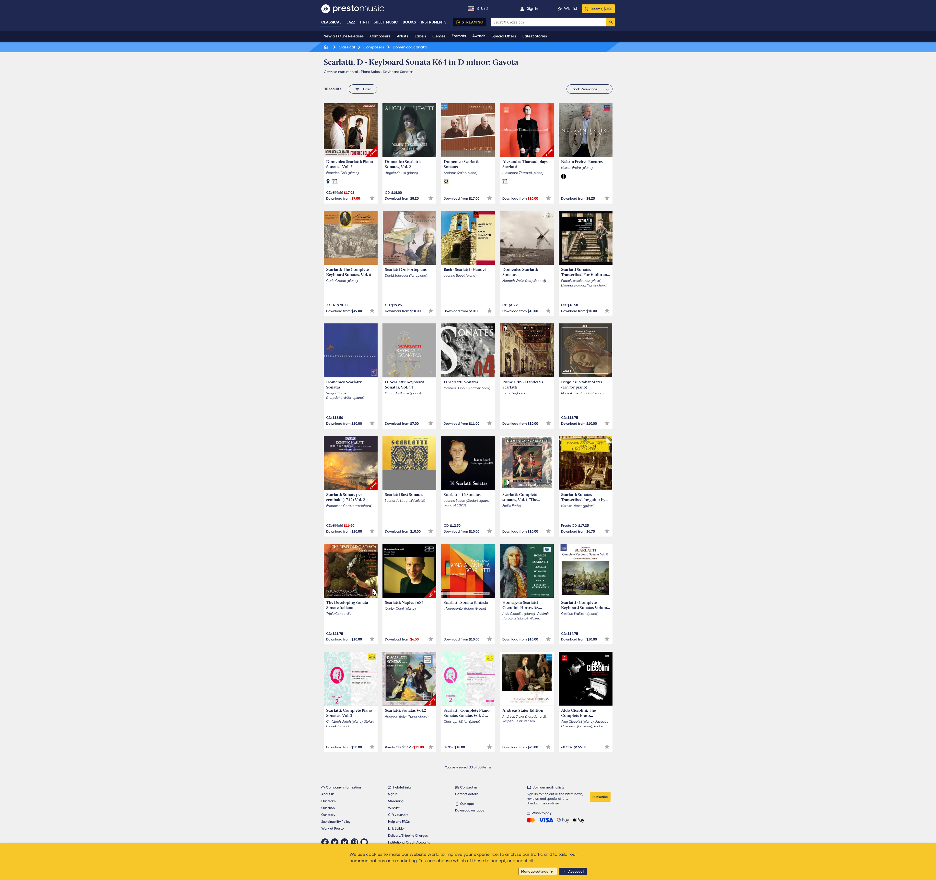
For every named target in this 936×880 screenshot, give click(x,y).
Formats (459, 36)
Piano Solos (370, 71)
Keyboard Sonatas (398, 71)
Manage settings (534, 871)
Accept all (576, 871)
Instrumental (347, 71)
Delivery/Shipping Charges (408, 836)
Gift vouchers (398, 815)
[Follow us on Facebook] (326, 842)
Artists (402, 36)
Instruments (434, 22)
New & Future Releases (344, 36)
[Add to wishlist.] (372, 198)
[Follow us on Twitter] (336, 842)
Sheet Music (386, 22)
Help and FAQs (399, 822)
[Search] (610, 22)
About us (327, 794)
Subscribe (600, 797)
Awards (478, 36)
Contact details (466, 794)
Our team (328, 801)
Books (409, 22)
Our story (328, 815)
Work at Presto (332, 828)
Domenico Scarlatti (409, 47)
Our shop (328, 808)
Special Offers (504, 36)
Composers (380, 36)
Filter (367, 89)
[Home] (326, 47)
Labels (420, 36)
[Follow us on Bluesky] (346, 842)
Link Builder (396, 828)
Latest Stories (534, 36)
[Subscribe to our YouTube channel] (365, 842)
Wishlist (570, 8)
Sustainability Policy (335, 822)
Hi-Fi (364, 22)
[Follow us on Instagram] (355, 842)
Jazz (351, 22)
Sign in (532, 8)
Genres (438, 36)
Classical (331, 22)
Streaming (473, 22)
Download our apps (469, 810)
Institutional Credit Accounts (409, 842)
